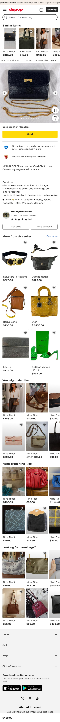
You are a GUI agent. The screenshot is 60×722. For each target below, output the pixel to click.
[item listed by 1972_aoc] (13, 519)
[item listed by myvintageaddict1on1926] (37, 564)
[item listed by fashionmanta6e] (13, 397)
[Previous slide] (4, 92)
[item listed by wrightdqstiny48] (13, 481)
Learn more (35, 149)
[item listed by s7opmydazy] (13, 564)
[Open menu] (4, 9)
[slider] (30, 93)
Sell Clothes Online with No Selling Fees (30, 712)
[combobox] (30, 17)
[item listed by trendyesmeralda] (15, 256)
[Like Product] (14, 32)
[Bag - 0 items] (41, 10)
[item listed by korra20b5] (37, 397)
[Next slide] (55, 92)
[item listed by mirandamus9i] (37, 436)
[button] (34, 219)
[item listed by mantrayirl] (37, 519)
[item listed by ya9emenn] (37, 481)
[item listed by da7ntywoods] (13, 603)
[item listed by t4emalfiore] (37, 603)
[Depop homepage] (16, 9)
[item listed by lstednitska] (13, 436)
